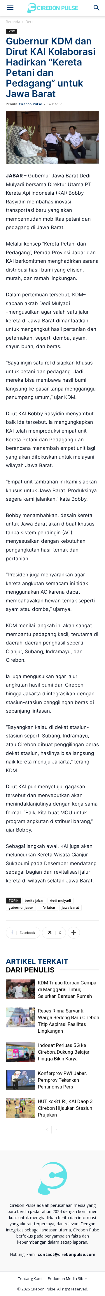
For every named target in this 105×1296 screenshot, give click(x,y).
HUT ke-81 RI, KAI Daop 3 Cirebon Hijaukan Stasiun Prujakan (65, 1108)
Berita (31, 21)
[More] (74, 933)
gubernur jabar (20, 907)
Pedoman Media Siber (67, 1278)
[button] (97, 8)
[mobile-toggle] (10, 8)
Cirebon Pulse (30, 104)
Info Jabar (47, 907)
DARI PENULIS (30, 970)
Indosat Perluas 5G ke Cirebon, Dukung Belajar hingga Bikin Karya (64, 1052)
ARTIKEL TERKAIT (37, 961)
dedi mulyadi (60, 900)
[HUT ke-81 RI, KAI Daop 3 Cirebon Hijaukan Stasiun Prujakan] (20, 1108)
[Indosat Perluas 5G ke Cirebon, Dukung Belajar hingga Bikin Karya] (20, 1052)
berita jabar (34, 900)
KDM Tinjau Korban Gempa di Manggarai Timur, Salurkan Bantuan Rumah (67, 989)
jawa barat (70, 907)
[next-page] (56, 1129)
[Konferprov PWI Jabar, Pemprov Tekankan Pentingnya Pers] (20, 1080)
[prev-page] (46, 1129)
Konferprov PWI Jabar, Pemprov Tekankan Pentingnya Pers (62, 1080)
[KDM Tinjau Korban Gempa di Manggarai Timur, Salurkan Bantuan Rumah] (20, 989)
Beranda (13, 21)
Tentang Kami (30, 1278)
